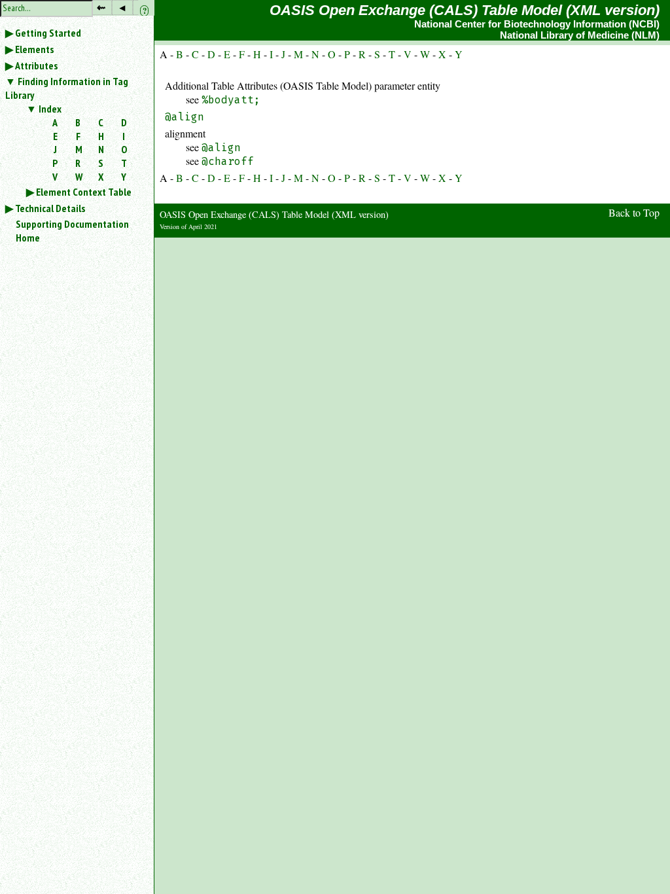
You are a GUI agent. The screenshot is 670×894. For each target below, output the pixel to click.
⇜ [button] (101, 7)
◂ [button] (122, 7)
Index (50, 108)
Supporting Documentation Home (72, 230)
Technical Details (50, 208)
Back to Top (634, 212)
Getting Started (48, 32)
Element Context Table (84, 191)
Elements (34, 49)
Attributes (36, 65)
